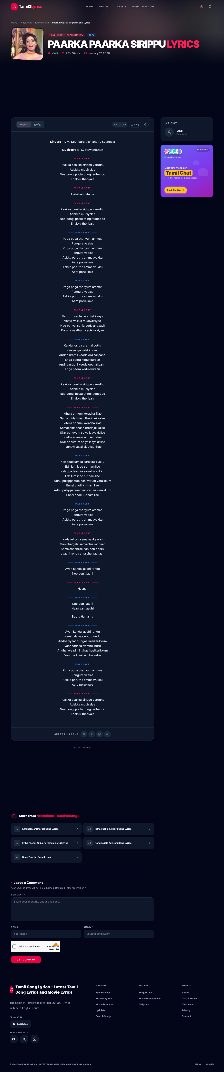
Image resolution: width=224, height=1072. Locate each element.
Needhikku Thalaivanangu (35, 22)
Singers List (145, 992)
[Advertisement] (112, 90)
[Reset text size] (120, 124)
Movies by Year (104, 998)
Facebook (22, 1023)
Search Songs (103, 1016)
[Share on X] (24, 1039)
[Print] (146, 124)
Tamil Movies (103, 992)
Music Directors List (150, 998)
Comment (18, 894)
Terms (198, 1064)
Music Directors (143, 6)
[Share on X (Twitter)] (91, 734)
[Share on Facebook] (84, 734)
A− (115, 124)
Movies (104, 6)
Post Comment (26, 959)
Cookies (209, 1064)
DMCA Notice (189, 998)
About (185, 992)
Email (88, 927)
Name (15, 927)
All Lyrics (144, 1004)
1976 (91, 35)
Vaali (55, 53)
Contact (186, 1016)
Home (90, 6)
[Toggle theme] (201, 7)
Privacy (186, 1010)
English (24, 124)
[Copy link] (107, 734)
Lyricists (120, 6)
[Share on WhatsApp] (99, 734)
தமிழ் (37, 124)
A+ (124, 124)
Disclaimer (188, 1004)
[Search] (210, 7)
